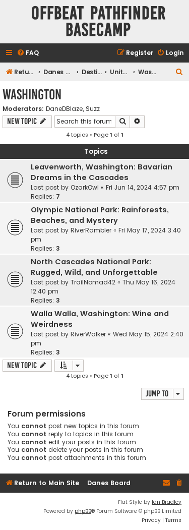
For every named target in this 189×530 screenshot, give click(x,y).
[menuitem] (28, 53)
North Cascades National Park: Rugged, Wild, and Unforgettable (94, 267)
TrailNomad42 (93, 282)
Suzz (93, 109)
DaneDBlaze (64, 109)
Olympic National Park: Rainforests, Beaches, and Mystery (100, 215)
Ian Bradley (166, 502)
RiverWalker (88, 334)
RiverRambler (91, 230)
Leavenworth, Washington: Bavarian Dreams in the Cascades (101, 172)
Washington (32, 94)
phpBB (83, 511)
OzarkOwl (85, 187)
